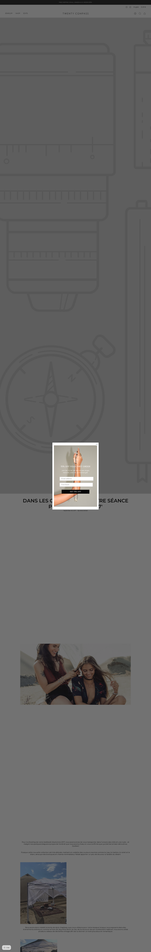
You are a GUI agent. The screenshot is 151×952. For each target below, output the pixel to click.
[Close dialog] (97, 444)
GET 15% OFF (75, 491)
